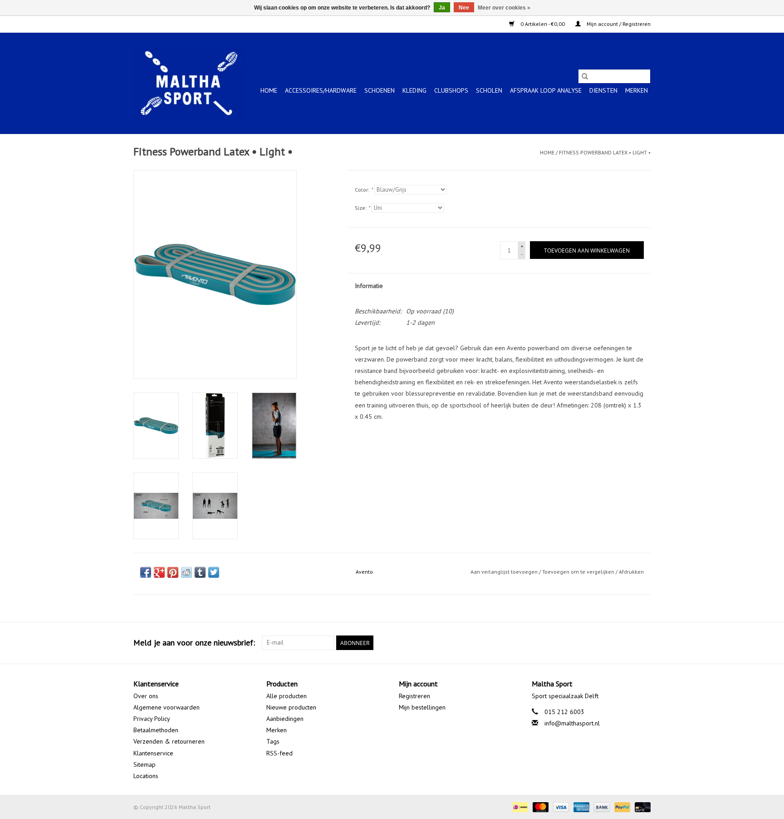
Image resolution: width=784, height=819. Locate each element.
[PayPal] (621, 806)
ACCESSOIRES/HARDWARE (321, 90)
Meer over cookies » (504, 8)
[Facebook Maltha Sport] (610, 642)
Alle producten (286, 696)
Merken (636, 90)
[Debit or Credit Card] (641, 806)
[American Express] (580, 806)
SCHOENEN (379, 90)
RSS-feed (279, 753)
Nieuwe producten (291, 707)
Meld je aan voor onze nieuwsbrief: (194, 642)
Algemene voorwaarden (166, 707)
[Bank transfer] (601, 806)
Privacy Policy (151, 719)
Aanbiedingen (285, 719)
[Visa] (560, 806)
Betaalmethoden (155, 730)
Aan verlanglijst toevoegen (504, 571)
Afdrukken (631, 571)
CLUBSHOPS (451, 90)
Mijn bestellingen (422, 707)
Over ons (145, 696)
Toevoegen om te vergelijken (579, 571)
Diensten (603, 90)
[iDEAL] (519, 806)
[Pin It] (172, 572)
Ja (442, 8)
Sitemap (144, 764)
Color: (363, 189)
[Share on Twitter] (213, 572)
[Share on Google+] (159, 572)
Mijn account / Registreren (618, 23)
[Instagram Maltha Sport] (643, 642)
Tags (272, 741)
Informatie (369, 286)
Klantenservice (153, 753)
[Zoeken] (585, 76)
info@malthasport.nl (572, 723)
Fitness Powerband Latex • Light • (605, 152)
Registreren (414, 696)
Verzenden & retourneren (169, 741)
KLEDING (414, 90)
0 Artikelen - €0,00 (542, 23)
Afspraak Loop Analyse (546, 90)
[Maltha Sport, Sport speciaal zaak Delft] (189, 83)
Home (268, 90)
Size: (362, 207)
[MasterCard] (539, 806)
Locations (145, 776)
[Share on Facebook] (145, 572)
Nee (464, 8)
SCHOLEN (489, 90)
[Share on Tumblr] (200, 572)
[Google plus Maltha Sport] (627, 642)
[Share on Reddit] (186, 572)
